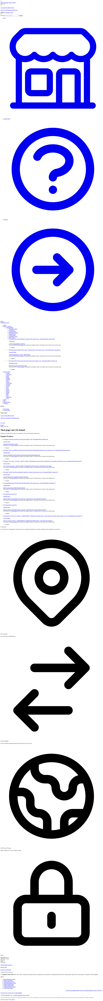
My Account (6, 409)
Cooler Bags (12, 341)
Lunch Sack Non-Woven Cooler (10, 444)
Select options (21, 345)
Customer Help (6, 118)
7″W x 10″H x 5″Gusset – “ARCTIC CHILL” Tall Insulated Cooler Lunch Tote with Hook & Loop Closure (27, 466)
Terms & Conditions (17, 995)
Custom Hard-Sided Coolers (9, 983)
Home (2, 426)
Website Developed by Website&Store (8, 999)
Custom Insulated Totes (8, 984)
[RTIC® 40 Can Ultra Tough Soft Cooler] (55, 361)
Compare (12, 347)
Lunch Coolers (6, 441)
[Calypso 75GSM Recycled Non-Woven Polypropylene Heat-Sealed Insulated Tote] (52, 450)
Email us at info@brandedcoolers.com (9, 10)
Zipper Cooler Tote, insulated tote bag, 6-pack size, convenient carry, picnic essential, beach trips (24, 498)
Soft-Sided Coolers (13, 363)
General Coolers (12, 352)
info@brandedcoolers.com (6, 965)
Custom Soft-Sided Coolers (9, 986)
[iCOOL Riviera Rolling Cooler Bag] (55, 339)
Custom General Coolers (8, 981)
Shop (4, 18)
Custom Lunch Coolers (8, 985)
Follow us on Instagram (6, 969)
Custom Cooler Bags (8, 980)
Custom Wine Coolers (8, 988)
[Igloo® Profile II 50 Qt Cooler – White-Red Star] (55, 350)
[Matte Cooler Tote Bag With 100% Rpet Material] (52, 483)
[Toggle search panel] (1, 14)
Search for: (3, 15)
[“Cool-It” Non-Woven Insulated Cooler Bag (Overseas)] (52, 472)
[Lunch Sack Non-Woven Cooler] (52, 439)
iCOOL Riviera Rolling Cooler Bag (17, 343)
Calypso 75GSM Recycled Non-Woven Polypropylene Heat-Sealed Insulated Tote (21, 455)
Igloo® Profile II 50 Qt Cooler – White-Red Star (19, 354)
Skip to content (12, 2)
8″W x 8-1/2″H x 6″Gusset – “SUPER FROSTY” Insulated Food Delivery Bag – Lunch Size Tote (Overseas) (27, 520)
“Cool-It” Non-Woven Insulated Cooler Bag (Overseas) (15, 477)
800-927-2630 (4, 967)
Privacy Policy (26, 995)
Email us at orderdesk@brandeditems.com (10, 418)
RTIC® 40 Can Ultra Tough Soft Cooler (18, 365)
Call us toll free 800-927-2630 (7, 7)
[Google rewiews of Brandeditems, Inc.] (11, 992)
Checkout (5, 219)
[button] (2, 321)
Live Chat (3, 422)
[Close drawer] (1, 5)
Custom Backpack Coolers (9, 979)
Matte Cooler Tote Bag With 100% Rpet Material (14, 487)
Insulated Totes (6, 452)
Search (20, 15)
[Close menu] (1, 1)
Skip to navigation (5, 2)
